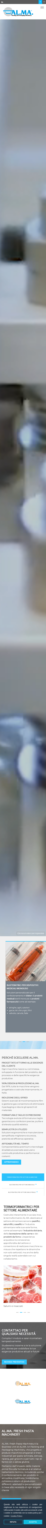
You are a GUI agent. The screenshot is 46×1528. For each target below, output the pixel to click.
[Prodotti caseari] (23, 1280)
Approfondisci (11, 1158)
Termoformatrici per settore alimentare (22, 1174)
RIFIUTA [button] (13, 1522)
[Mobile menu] (42, 7)
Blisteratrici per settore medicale (22, 1181)
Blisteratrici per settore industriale (22, 1189)
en (44, 2)
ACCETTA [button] (33, 1522)
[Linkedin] (2, 2)
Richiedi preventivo (14, 1358)
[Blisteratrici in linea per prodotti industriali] (21, 959)
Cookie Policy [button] (16, 1516)
